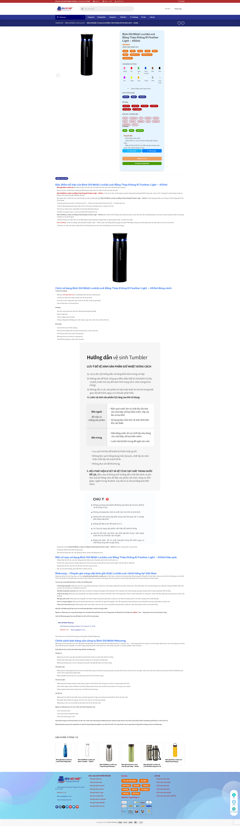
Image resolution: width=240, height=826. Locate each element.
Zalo (233, 805)
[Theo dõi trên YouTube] (77, 806)
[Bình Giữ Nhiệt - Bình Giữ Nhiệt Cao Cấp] (64, 9)
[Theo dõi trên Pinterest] (70, 806)
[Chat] (234, 809)
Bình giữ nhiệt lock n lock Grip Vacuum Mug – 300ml (130, 765)
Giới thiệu (167, 8)
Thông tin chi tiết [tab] (61, 178)
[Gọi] (234, 795)
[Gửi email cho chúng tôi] (183, 1)
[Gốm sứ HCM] (136, 806)
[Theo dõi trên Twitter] (182, 1)
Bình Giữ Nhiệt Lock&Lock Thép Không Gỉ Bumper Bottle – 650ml (108, 765)
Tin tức (143, 17)
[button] (178, 9)
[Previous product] (182, 23)
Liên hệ (152, 17)
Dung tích (113, 17)
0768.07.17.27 (142, 158)
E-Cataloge (134, 17)
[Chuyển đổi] (128, 89)
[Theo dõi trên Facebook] (178, 1)
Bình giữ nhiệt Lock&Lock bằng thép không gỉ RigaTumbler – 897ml (173, 760)
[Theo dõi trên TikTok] (63, 806)
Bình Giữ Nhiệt (61, 222)
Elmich (135, 612)
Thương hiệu (101, 17)
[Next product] (179, 23)
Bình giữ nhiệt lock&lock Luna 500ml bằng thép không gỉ (64, 760)
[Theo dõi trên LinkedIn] (73, 806)
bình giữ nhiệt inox (69, 295)
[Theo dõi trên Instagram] (180, 1)
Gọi (234, 798)
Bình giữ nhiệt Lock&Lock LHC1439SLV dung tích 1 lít (152, 765)
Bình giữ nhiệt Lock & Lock (75, 23)
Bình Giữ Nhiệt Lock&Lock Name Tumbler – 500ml (86, 760)
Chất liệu (123, 17)
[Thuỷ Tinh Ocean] (124, 811)
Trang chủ (91, 17)
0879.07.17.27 (61, 792)
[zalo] (234, 802)
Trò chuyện (233, 812)
